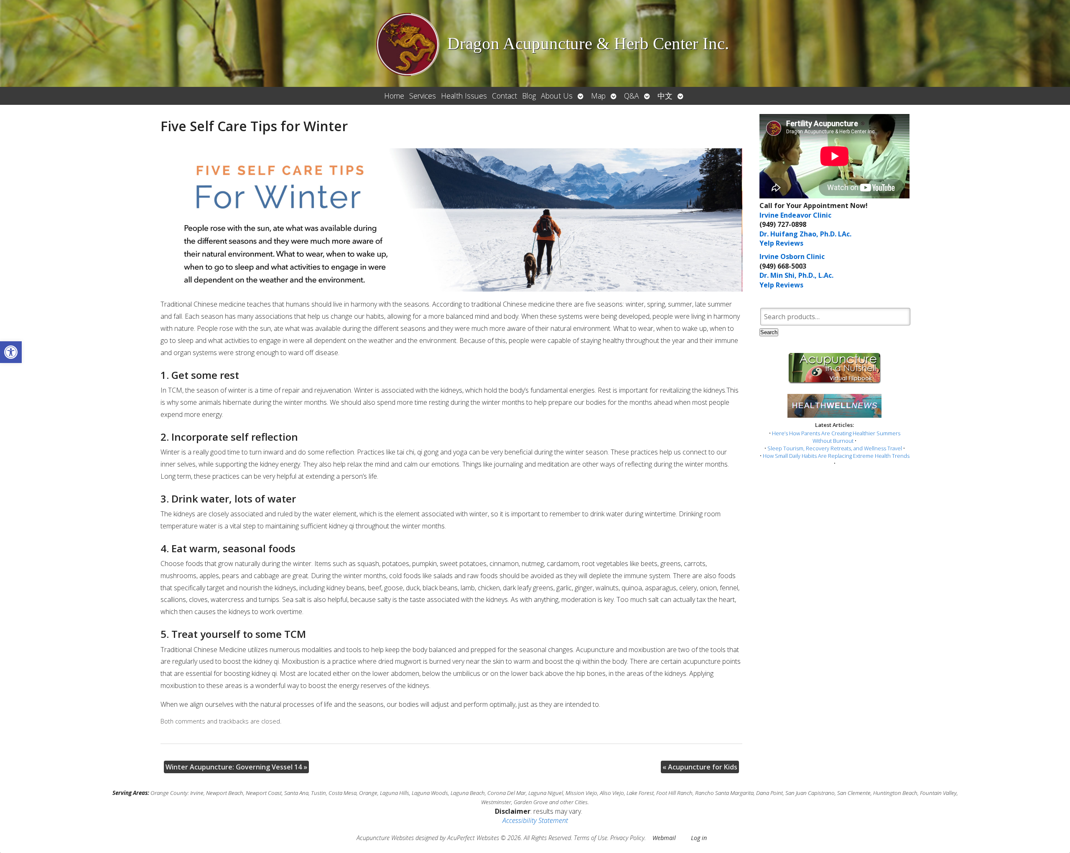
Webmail (664, 838)
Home (394, 96)
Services (422, 96)
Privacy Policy (627, 838)
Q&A (631, 96)
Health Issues (464, 96)
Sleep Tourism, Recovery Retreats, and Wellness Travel (834, 448)
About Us (557, 96)
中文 (665, 96)
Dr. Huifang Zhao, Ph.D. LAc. (805, 234)
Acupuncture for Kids (699, 767)
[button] (11, 352)
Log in (699, 838)
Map (598, 96)
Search (768, 332)
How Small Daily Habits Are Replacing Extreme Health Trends (836, 456)
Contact (504, 96)
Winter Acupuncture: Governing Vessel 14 (236, 767)
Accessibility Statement (535, 820)
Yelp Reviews (781, 243)
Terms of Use (590, 838)
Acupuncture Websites (385, 838)
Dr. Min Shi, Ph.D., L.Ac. (796, 275)
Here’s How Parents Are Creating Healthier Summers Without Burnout (836, 436)
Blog (529, 96)
